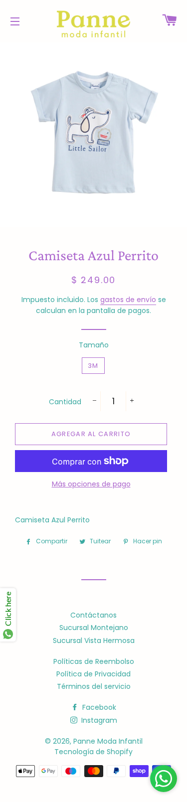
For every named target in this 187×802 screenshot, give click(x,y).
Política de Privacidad (93, 674)
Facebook (98, 707)
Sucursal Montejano (93, 628)
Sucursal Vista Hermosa (94, 640)
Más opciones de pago (91, 484)
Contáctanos (93, 615)
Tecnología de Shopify (93, 752)
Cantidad (65, 402)
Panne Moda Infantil (108, 741)
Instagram (98, 720)
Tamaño (94, 345)
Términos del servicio (94, 686)
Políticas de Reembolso (93, 661)
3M (93, 365)
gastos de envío (128, 300)
